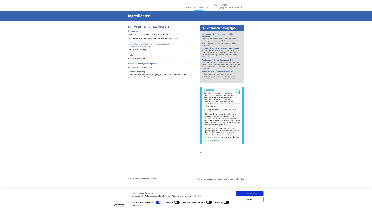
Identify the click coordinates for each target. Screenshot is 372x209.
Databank (198, 7)
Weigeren (249, 199)
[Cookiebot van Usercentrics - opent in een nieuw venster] (118, 205)
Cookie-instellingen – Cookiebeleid (231, 179)
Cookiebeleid (196, 196)
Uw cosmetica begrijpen (220, 6)
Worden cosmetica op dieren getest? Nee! (218, 60)
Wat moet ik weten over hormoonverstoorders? (220, 48)
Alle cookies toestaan (249, 194)
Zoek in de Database (212, 141)
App (207, 7)
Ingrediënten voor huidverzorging (140, 67)
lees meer (205, 45)
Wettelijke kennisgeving (207, 179)
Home (189, 7)
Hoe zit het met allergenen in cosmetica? (218, 72)
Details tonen (136, 205)
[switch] (177, 202)
